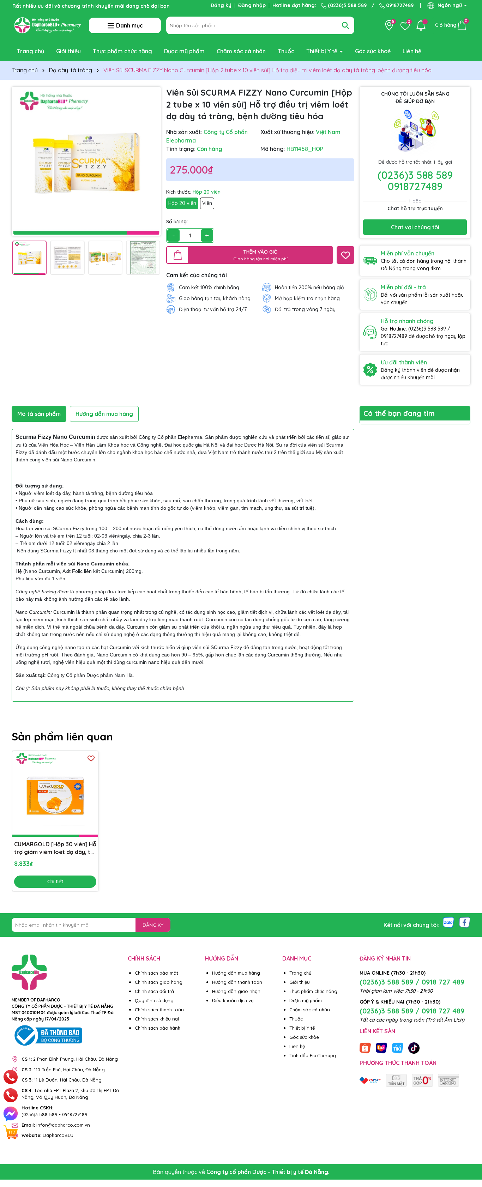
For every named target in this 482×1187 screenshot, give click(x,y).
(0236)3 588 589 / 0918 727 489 (412, 981)
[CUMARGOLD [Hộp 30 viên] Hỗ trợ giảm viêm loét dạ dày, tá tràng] (55, 794)
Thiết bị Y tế (322, 51)
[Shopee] (365, 1047)
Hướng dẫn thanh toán (237, 982)
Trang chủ (30, 51)
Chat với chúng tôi (415, 227)
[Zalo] (448, 922)
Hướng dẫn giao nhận (236, 991)
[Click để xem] (86, 161)
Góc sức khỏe (304, 1037)
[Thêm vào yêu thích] (345, 255)
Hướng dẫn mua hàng (236, 973)
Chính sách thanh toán (159, 1009)
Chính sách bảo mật (156, 973)
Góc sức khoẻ (373, 51)
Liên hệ (412, 51)
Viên (207, 203)
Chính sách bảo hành (157, 1028)
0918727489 (399, 5)
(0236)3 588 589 (346, 5)
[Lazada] (381, 1047)
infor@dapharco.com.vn (56, 1125)
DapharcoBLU (47, 1135)
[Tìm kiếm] (345, 25)
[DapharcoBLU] (370, 1080)
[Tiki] (397, 1047)
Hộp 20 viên (182, 203)
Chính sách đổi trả (154, 991)
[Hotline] (11, 1077)
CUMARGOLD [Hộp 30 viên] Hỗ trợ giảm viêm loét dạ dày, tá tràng (55, 848)
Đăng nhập (252, 5)
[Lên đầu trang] (468, 1145)
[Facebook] (464, 922)
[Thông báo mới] (421, 25)
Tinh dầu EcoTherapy (312, 1055)
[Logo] (48, 25)
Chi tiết (55, 881)
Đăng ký (221, 5)
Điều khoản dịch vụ (232, 1000)
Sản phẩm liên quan (62, 736)
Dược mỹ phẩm (184, 51)
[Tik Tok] (414, 1047)
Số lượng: (177, 221)
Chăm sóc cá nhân (241, 51)
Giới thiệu (68, 51)
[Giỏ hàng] (11, 1132)
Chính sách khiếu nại (157, 1019)
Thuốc (286, 51)
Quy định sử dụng (154, 1000)
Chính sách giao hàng (158, 982)
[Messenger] (11, 1114)
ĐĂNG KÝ (153, 925)
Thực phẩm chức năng (122, 51)
